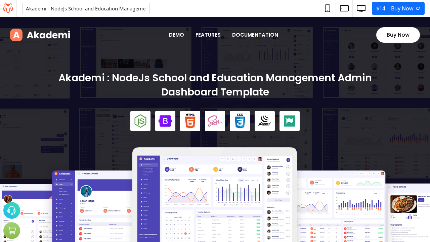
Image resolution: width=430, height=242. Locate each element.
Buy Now (395, 8)
